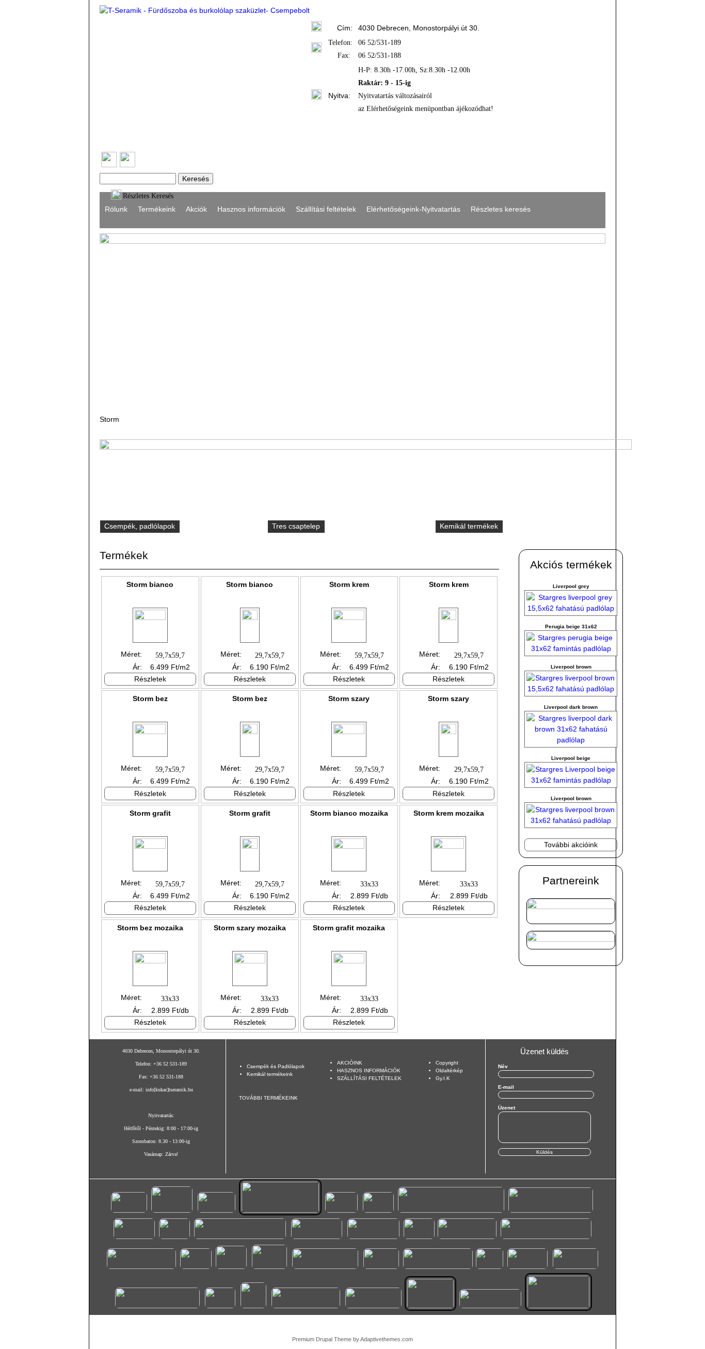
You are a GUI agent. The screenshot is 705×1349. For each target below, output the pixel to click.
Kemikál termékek (469, 526)
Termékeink (156, 209)
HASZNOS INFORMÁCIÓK (368, 1070)
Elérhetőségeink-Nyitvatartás (413, 209)
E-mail (506, 1087)
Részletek (150, 679)
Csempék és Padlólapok (276, 1066)
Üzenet (506, 1107)
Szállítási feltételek (326, 209)
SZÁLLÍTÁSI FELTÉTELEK (369, 1078)
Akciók (196, 209)
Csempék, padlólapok (139, 526)
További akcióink (571, 844)
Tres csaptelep (296, 526)
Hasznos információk (251, 209)
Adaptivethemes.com (386, 1339)
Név (503, 1066)
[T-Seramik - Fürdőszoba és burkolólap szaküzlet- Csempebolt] (205, 10)
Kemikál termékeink (270, 1074)
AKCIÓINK (349, 1063)
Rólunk (116, 209)
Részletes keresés (501, 209)
